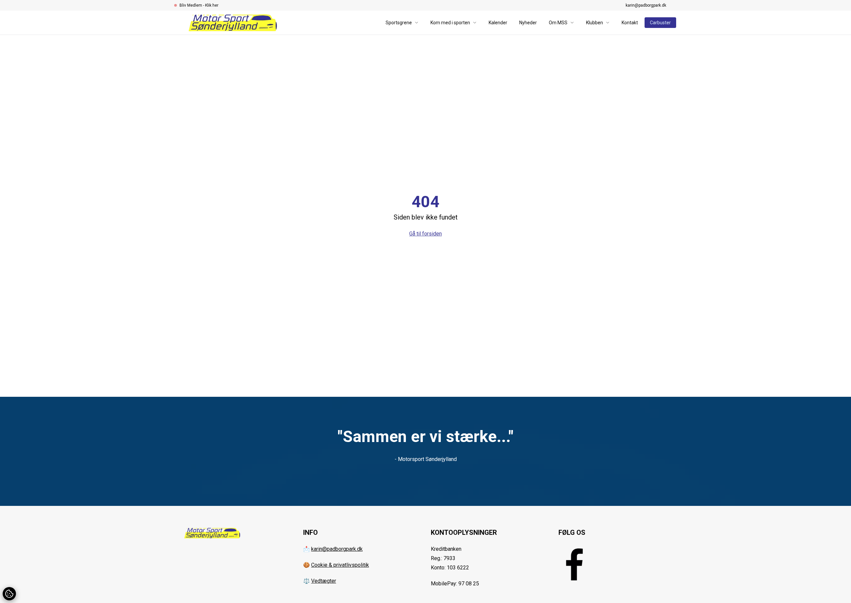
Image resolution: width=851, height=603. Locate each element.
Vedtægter (323, 581)
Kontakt (630, 22)
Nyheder (528, 22)
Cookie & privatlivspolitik (340, 565)
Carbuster (660, 22)
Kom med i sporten (450, 22)
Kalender (498, 22)
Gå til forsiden (425, 233)
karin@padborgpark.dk (646, 5)
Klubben (594, 22)
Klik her (211, 5)
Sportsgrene (399, 22)
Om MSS (558, 22)
